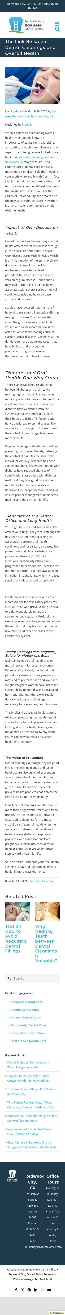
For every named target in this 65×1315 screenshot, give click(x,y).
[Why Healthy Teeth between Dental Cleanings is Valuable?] (47, 904)
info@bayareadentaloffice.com (43, 1246)
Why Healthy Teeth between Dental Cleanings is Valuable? (46, 943)
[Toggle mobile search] (57, 29)
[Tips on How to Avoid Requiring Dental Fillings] (17, 904)
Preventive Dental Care (41, 880)
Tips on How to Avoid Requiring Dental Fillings (16, 938)
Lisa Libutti (45, 1279)
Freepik (27, 124)
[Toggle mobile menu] (57, 23)
